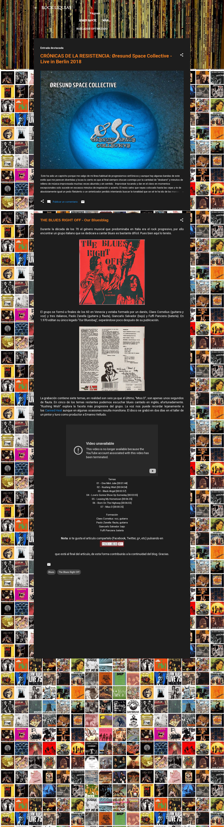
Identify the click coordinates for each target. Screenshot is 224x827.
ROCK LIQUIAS (56, 8)
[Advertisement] (112, 684)
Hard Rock (87, 20)
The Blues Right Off (69, 572)
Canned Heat (53, 410)
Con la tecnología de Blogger (114, 802)
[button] (182, 55)
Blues (51, 572)
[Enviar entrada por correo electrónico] (83, 202)
